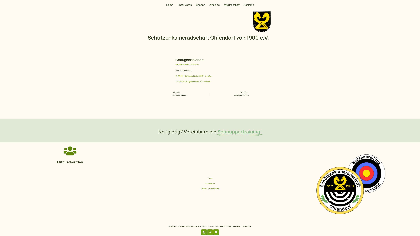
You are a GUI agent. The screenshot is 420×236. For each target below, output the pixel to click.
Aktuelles (214, 4)
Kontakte (249, 4)
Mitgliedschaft (231, 4)
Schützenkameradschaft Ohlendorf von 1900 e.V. (208, 37)
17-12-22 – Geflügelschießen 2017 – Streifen (194, 76)
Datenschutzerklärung (210, 188)
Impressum (210, 183)
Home (169, 4)
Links (210, 178)
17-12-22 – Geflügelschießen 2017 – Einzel (193, 82)
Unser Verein (184, 4)
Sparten (200, 4)
